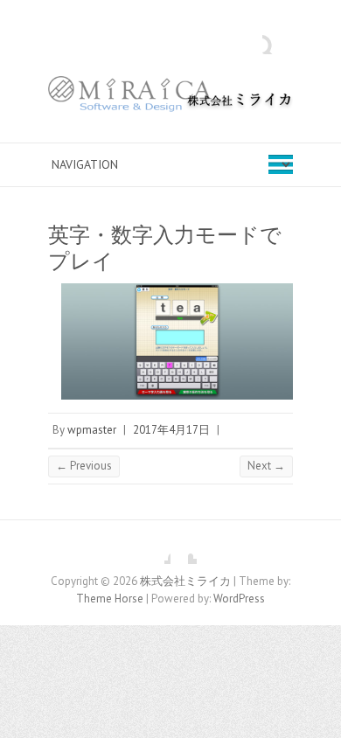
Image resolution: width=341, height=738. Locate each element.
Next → (266, 465)
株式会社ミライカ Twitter (183, 551)
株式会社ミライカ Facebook (157, 551)
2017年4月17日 (171, 429)
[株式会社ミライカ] (170, 98)
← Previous (84, 465)
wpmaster (91, 429)
